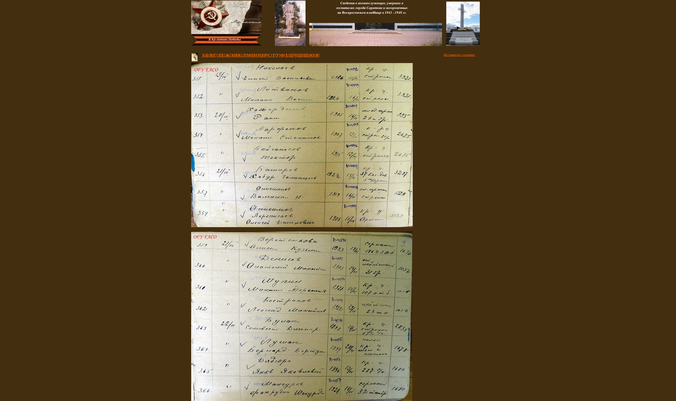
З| (232, 55)
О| (258, 55)
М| (249, 55)
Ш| (301, 55)
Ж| (228, 55)
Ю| (312, 55)
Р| (266, 55)
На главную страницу (459, 54)
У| (278, 55)
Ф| (282, 55)
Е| (224, 55)
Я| (317, 55)
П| (262, 55)
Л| (244, 55)
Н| (254, 55)
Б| (208, 55)
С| (270, 55)
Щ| (306, 55)
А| (204, 55)
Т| (274, 55)
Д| (220, 55)
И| (236, 55)
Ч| (296, 55)
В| (212, 55)
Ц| (291, 55)
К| (240, 55)
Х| (287, 55)
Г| (216, 55)
